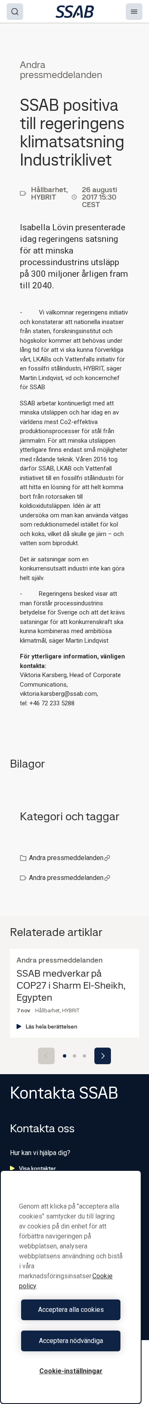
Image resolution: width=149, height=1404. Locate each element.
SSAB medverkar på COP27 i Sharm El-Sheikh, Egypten (71, 985)
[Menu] (134, 11)
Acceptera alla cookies (71, 1310)
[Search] (15, 11)
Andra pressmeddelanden (66, 858)
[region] (71, 1287)
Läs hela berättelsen (51, 1026)
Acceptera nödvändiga (71, 1341)
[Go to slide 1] (65, 1056)
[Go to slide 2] (74, 1056)
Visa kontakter (37, 1168)
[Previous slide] (46, 1056)
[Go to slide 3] (84, 1056)
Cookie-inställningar (71, 1371)
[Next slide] (102, 1056)
